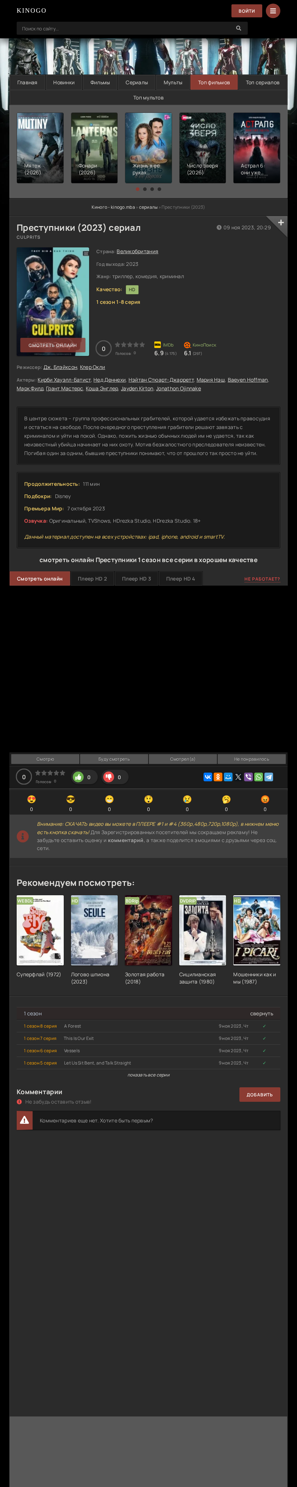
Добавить (260, 1095)
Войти (247, 11)
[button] (137, 189)
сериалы (148, 207)
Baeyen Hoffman (248, 379)
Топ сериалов (263, 82)
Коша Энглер (102, 388)
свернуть (261, 1013)
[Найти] (239, 28)
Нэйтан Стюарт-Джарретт (161, 379)
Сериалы (137, 82)
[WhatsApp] (258, 777)
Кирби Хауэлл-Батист (64, 379)
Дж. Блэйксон (60, 367)
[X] (238, 777)
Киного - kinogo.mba (113, 207)
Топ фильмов (214, 82)
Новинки (64, 82)
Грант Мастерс (64, 388)
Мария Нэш (211, 379)
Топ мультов (148, 97)
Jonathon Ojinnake (178, 388)
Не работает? (262, 579)
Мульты (173, 82)
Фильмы (100, 82)
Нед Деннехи (109, 379)
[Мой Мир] (228, 777)
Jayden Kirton (137, 388)
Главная (27, 82)
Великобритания (137, 251)
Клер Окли (92, 367)
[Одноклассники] (218, 777)
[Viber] (248, 777)
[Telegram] (268, 777)
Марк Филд (30, 388)
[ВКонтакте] (208, 777)
